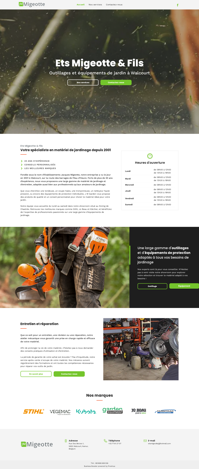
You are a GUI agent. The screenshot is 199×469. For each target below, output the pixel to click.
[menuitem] (81, 4)
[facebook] (178, 5)
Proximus (111, 466)
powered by (102, 466)
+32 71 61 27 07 (114, 444)
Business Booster (90, 466)
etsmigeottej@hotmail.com (159, 444)
